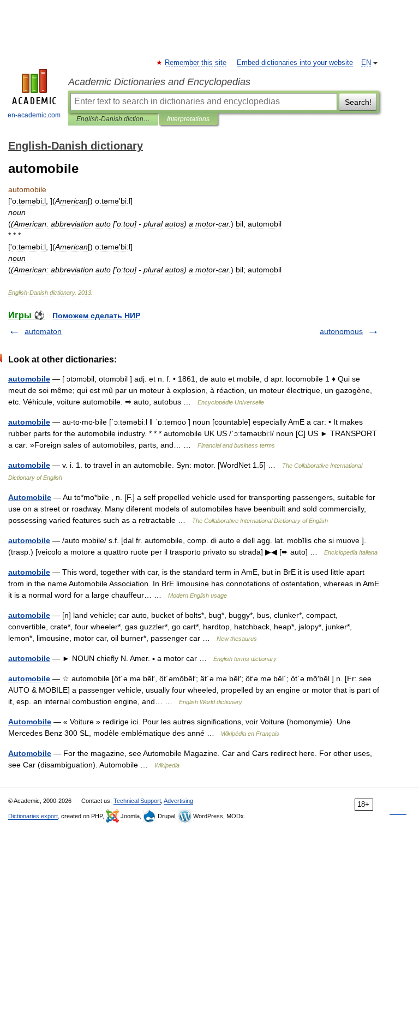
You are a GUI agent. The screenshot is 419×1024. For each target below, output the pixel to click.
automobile (29, 378)
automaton (43, 331)
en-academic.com (34, 115)
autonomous (341, 331)
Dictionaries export (33, 816)
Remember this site (196, 63)
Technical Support (137, 800)
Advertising (178, 800)
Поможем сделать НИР (96, 315)
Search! (358, 102)
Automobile (29, 497)
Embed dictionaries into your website (295, 63)
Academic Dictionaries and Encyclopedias (159, 81)
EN (366, 63)
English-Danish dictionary (113, 119)
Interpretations (188, 119)
